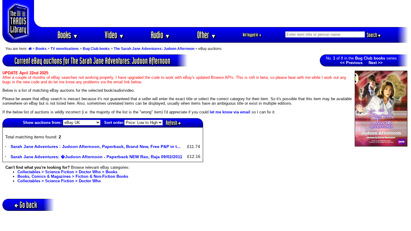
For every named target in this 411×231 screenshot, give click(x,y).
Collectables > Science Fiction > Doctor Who (59, 181)
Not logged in (252, 34)
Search (372, 35)
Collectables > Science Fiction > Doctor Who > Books (67, 172)
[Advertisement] (221, 13)
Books (67, 34)
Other (206, 34)
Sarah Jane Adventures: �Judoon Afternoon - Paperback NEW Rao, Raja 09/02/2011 (96, 156)
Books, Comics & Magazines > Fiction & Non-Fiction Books (72, 176)
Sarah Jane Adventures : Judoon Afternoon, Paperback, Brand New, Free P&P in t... (96, 146)
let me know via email (230, 112)
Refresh (172, 122)
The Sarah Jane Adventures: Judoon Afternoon (154, 49)
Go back (28, 204)
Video (114, 34)
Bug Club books (96, 49)
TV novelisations (65, 49)
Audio (160, 34)
